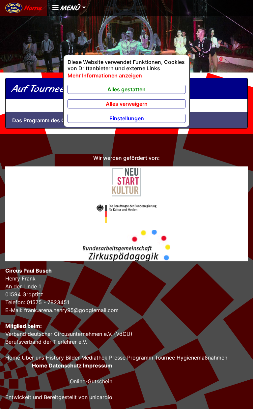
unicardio (100, 397)
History (55, 357)
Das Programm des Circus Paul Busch (59, 120)
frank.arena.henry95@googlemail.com (71, 310)
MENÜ (69, 8)
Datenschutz (65, 365)
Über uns (33, 357)
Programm (140, 357)
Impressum (97, 365)
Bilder (73, 357)
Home (32, 8)
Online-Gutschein (91, 381)
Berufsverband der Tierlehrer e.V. (46, 341)
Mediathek (94, 357)
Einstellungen (126, 118)
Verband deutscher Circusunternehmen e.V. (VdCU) (68, 334)
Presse (117, 357)
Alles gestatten (126, 89)
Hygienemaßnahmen (202, 357)
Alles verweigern (127, 104)
